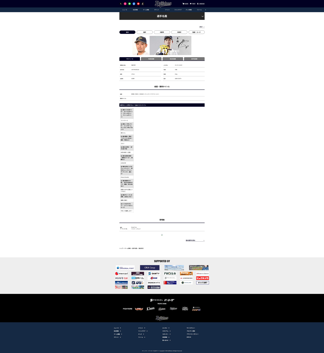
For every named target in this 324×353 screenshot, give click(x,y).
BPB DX (189, 337)
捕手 (144, 32)
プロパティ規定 (191, 331)
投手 (127, 32)
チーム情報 (128, 248)
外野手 (179, 32)
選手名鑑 (134, 248)
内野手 (162, 32)
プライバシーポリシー (193, 334)
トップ (121, 248)
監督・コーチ (197, 32)
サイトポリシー (191, 328)
